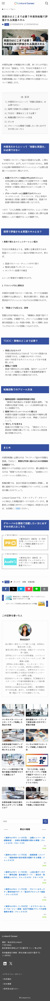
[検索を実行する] (45, 821)
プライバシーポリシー (13, 974)
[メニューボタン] (3, 3)
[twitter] (10, 963)
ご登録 (17, 509)
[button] (5, 589)
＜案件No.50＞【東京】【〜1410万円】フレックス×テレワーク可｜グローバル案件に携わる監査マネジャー (32, 561)
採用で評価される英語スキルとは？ (24, 109)
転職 (24, 582)
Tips (6, 24)
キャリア (17, 582)
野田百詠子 (25, 640)
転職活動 (31, 582)
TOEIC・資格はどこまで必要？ (22, 113)
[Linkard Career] (25, 3)
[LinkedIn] (5, 963)
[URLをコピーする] (44, 589)
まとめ (11, 122)
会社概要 (7, 984)
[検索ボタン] (46, 3)
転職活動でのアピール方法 (20, 117)
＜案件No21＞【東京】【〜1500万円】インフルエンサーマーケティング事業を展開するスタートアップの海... (32, 543)
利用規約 (7, 979)
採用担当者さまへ (11, 989)
